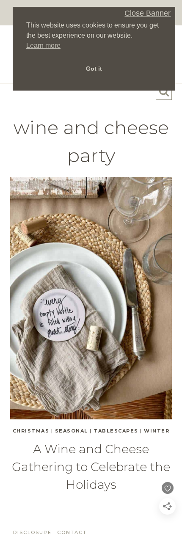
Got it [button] (94, 68)
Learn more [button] (43, 45)
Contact (72, 532)
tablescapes (116, 431)
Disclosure (32, 532)
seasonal (71, 431)
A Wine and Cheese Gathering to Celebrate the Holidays (91, 467)
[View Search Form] (164, 92)
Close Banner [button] (147, 13)
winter (156, 431)
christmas (31, 431)
